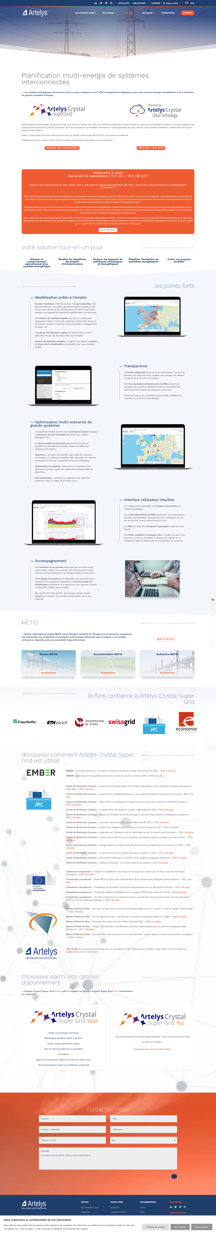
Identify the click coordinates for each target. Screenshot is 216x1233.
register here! (108, 230)
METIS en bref (167, 639)
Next (199, 723)
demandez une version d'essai (62, 148)
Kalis (142, 1212)
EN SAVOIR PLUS (48, 673)
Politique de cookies (155, 1227)
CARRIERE (155, 3)
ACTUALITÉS (123, 3)
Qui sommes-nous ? (90, 1207)
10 (212, 647)
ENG (192, 3)
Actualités (85, 1212)
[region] (108, 1224)
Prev (16, 723)
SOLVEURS (147, 13)
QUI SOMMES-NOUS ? (85, 13)
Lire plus (170, 771)
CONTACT (187, 13)
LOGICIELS (128, 13)
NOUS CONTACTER (178, 1213)
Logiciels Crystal (118, 1212)
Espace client (172, 3)
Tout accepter (201, 1227)
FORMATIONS (168, 13)
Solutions (115, 1207)
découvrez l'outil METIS (151, 148)
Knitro (143, 1207)
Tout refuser (180, 1227)
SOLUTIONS (107, 13)
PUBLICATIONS (138, 3)
